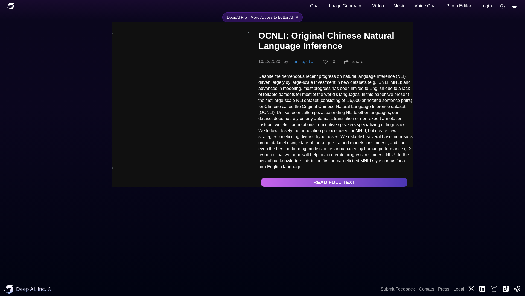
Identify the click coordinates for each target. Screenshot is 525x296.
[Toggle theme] (502, 6)
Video (378, 6)
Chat (315, 6)
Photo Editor (458, 6)
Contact (426, 289)
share (357, 61)
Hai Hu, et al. (303, 61)
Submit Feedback (398, 289)
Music (399, 6)
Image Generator (346, 6)
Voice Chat (426, 6)
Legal (458, 289)
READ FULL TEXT (334, 182)
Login (486, 6)
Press (443, 289)
